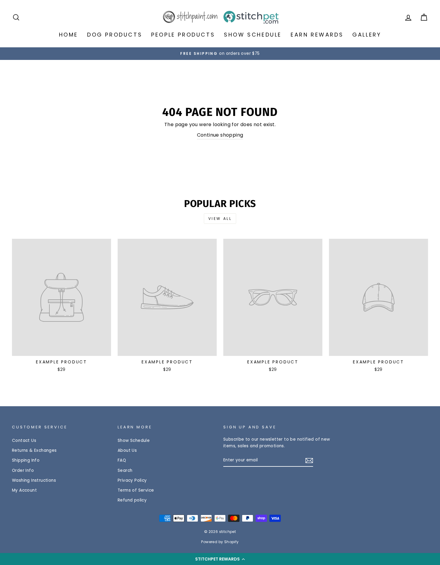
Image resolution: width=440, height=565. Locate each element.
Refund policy (132, 500)
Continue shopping (220, 135)
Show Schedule (253, 34)
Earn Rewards (317, 34)
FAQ (122, 460)
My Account (24, 490)
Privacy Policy (132, 480)
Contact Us (24, 440)
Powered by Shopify (220, 541)
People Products (183, 34)
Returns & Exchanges (34, 450)
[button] (220, 559)
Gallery (366, 34)
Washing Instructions (34, 480)
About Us (127, 450)
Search (125, 470)
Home (68, 34)
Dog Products (114, 34)
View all (220, 218)
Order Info (23, 470)
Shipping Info (26, 460)
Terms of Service (136, 490)
